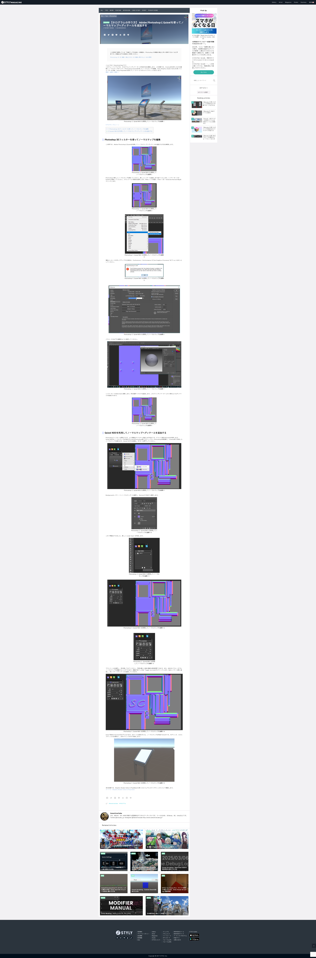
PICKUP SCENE (153, 10)
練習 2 (112, 72)
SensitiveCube (114, 803)
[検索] (213, 81)
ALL (102, 10)
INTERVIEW (126, 10)
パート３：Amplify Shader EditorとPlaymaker (120, 789)
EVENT (144, 10)
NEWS (112, 10)
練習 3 (116, 72)
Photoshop (106, 22)
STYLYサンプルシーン (112, 125)
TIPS (106, 10)
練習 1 (108, 72)
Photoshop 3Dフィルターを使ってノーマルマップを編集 (128, 129)
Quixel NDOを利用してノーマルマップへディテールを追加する (130, 131)
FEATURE (118, 10)
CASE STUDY (136, 10)
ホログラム (123, 803)
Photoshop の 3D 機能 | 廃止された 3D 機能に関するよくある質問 (130, 57)
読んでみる (204, 72)
